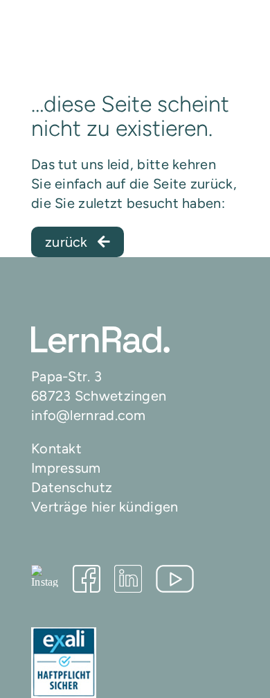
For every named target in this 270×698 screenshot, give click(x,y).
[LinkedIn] (128, 579)
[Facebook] (86, 579)
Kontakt (56, 448)
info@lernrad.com (88, 415)
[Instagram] (45, 576)
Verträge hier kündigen (105, 506)
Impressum (66, 468)
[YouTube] (175, 579)
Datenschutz (71, 487)
